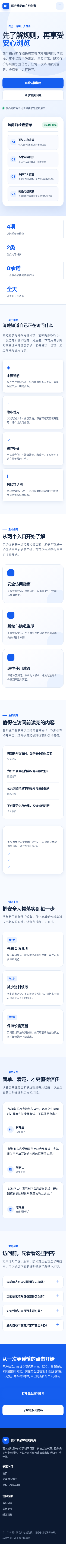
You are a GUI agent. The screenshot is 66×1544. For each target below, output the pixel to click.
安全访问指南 (9, 1478)
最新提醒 (7, 1508)
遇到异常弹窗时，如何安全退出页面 (29, 753)
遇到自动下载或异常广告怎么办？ (28, 1325)
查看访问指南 (33, 83)
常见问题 (7, 1502)
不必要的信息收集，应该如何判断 (28, 805)
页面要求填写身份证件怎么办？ (26, 1296)
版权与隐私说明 (11, 1484)
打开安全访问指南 (33, 1393)
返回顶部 (7, 1514)
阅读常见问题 (33, 95)
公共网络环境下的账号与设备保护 (28, 788)
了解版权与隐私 (33, 1410)
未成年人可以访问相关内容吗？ (26, 1282)
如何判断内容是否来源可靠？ (25, 1311)
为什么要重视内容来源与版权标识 (28, 771)
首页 (4, 1473)
